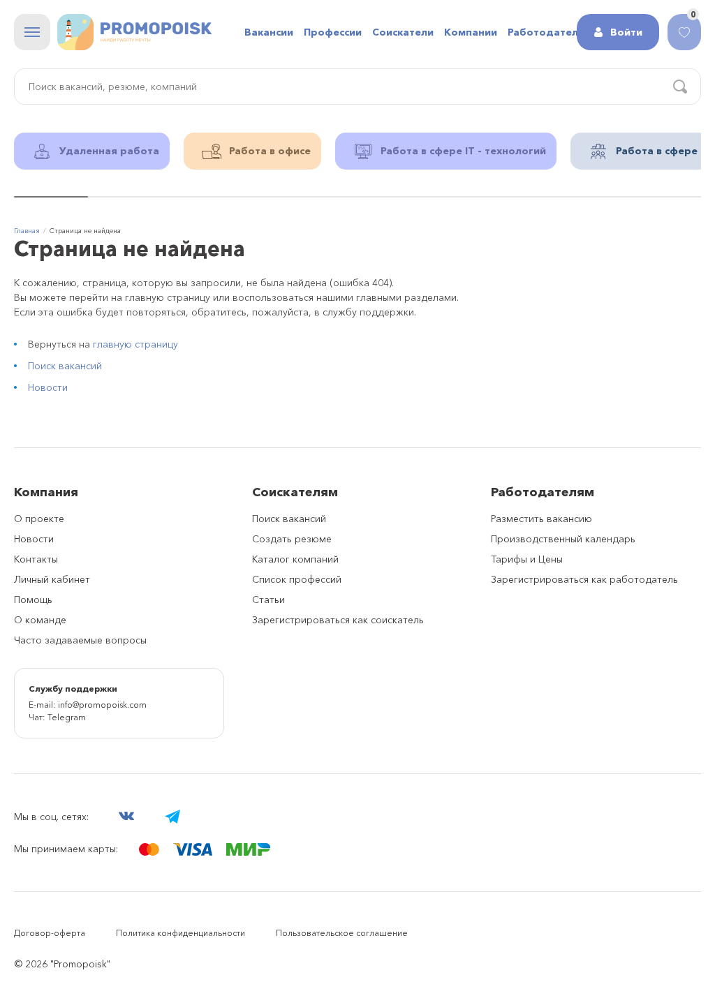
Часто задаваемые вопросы (80, 640)
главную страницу (135, 344)
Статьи (268, 599)
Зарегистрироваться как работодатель (584, 579)
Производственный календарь (563, 539)
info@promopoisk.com (102, 704)
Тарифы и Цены (527, 559)
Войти (626, 32)
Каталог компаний (295, 559)
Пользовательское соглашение (342, 933)
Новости (48, 387)
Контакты (36, 559)
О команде (40, 620)
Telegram (66, 717)
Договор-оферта (49, 933)
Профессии (333, 32)
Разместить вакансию (541, 518)
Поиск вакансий (65, 365)
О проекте (39, 518)
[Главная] (134, 32)
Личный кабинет (52, 579)
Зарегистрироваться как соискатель (338, 620)
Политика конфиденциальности (180, 933)
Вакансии (268, 32)
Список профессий (296, 579)
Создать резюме (292, 539)
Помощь (33, 599)
